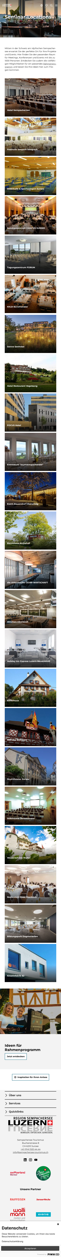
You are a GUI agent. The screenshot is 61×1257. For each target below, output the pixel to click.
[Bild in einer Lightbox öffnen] (30, 1125)
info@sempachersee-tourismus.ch (30, 1152)
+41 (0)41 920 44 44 (30, 1149)
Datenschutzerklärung (12, 1241)
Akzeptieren (30, 1248)
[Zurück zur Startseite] (7, 5)
